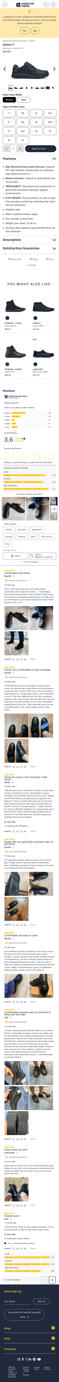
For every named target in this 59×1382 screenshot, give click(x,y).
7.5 (22, 113)
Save (53, 273)
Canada (26, 1369)
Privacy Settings (47, 1368)
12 (36, 131)
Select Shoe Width (12, 94)
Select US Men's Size (13, 106)
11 (9, 131)
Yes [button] (24, 30)
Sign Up (41, 1301)
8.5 (50, 113)
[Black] (7, 318)
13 (50, 131)
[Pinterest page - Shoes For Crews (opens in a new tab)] (35, 1359)
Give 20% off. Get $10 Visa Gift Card (24, 1314)
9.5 (22, 122)
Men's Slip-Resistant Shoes (15, 40)
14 (9, 140)
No (35, 30)
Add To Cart (39, 148)
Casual (32, 40)
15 (23, 140)
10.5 (50, 122)
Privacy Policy (37, 1368)
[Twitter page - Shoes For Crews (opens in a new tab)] (27, 1359)
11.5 (23, 131)
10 (36, 122)
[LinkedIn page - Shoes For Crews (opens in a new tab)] (31, 1359)
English (26, 1371)
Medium (9, 99)
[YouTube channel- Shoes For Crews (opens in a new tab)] (39, 1359)
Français (26, 1375)
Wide (23, 99)
